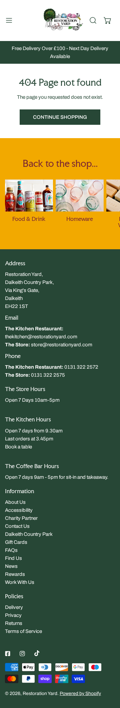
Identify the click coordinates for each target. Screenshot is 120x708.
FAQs (11, 550)
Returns (13, 623)
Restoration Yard (40, 693)
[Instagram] (22, 654)
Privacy (13, 615)
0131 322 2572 (81, 367)
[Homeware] (80, 196)
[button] (107, 20)
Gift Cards (16, 542)
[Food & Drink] (29, 196)
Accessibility (19, 510)
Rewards (15, 574)
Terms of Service (23, 631)
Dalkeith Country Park (29, 534)
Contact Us (17, 526)
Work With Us (19, 582)
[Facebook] (7, 654)
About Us (15, 502)
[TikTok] (37, 653)
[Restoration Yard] (59, 20)
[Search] (93, 20)
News (11, 566)
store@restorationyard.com (61, 344)
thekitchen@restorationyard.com (41, 336)
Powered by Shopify (80, 693)
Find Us (13, 558)
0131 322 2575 (48, 375)
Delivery (14, 607)
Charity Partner (21, 518)
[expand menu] (9, 20)
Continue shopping (60, 117)
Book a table (18, 446)
